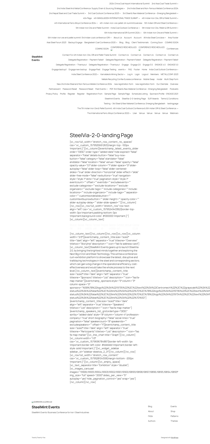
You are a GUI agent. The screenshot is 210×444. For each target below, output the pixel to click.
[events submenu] (125, 69)
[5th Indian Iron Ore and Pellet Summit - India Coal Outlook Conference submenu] (139, 27)
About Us (118, 37)
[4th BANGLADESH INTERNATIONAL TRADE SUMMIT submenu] (139, 18)
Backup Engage (75, 42)
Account (128, 37)
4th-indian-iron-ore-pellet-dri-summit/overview (121, 23)
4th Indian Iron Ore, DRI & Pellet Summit (159, 18)
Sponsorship (112, 226)
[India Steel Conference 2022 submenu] (97, 74)
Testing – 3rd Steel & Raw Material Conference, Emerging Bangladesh (134, 103)
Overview (174, 84)
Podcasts (174, 89)
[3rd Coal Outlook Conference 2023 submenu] (120, 13)
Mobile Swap (149, 79)
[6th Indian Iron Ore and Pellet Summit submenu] (177, 32)
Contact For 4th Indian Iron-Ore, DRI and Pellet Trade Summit (89, 55)
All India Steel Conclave (154, 37)
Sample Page (110, 93)
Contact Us (123, 55)
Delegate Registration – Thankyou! (71, 64)
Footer (137, 69)
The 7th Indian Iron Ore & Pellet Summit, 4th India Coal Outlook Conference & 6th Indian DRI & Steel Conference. (127, 108)
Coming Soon (157, 42)
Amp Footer (173, 37)
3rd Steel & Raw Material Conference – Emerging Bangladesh (150, 13)
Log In (130, 74)
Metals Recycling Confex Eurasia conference (121, 79)
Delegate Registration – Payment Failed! (86, 59)
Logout (145, 74)
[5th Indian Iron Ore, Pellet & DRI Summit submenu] (177, 27)
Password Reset (70, 89)
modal (159, 79)
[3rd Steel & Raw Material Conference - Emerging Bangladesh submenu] (177, 13)
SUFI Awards (153, 98)
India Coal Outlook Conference (163, 69)
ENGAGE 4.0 (160, 64)
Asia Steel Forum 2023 (56, 42)
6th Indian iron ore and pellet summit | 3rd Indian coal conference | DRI (79, 37)
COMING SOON (171, 42)
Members (154, 74)
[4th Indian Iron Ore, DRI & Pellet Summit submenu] (177, 18)
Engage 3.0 (148, 64)
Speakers (81, 226)
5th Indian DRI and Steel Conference (160, 23)
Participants (88, 226)
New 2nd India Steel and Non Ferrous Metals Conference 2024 (84, 84)
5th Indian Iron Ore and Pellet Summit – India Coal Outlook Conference (107, 27)
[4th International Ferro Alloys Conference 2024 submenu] (97, 23)
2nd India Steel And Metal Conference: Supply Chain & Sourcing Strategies (90, 8)
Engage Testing (109, 69)
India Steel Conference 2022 (84, 74)
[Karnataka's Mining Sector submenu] (124, 74)
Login (137, 74)
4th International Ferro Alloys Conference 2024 (75, 23)
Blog (121, 42)
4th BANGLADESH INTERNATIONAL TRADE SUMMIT (116, 18)
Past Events (100, 89)
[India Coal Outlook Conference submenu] (177, 69)
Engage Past (94, 69)
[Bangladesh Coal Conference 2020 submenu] (116, 42)
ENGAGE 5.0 (173, 64)
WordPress (174, 437)
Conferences (172, 48)
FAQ (130, 69)
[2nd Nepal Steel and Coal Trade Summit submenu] (85, 13)
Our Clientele (162, 84)
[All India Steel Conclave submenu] (165, 37)
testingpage (172, 103)
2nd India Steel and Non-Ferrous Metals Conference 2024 (152, 8)
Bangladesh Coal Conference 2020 (100, 42)
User (135, 113)
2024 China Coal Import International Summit (129, 3)
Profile (63, 93)
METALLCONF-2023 (169, 74)
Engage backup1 (59, 69)
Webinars (174, 113)
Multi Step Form (171, 79)
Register (71, 93)
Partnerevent (55, 89)
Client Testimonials (140, 42)
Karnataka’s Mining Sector (112, 74)
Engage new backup (78, 69)
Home (144, 69)
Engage (125, 64)
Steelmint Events (112, 98)
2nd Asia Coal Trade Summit (164, 3)
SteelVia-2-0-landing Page (134, 98)
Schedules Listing (140, 93)
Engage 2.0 (136, 64)
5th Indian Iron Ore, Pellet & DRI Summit (159, 27)
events (121, 69)
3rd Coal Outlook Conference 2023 (103, 13)
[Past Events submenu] (107, 89)
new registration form (123, 84)
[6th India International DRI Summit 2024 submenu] (140, 32)
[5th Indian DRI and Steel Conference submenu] (177, 23)
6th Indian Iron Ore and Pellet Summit (160, 32)
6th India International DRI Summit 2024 (122, 32)
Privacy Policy (52, 93)
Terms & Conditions (169, 98)
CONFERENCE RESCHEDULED (124, 47)
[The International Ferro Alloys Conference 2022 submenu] (130, 113)
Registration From (94, 93)
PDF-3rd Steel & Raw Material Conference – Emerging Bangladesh (139, 89)
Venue (142, 113)
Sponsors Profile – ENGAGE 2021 (164, 93)
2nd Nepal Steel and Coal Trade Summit (66, 13)
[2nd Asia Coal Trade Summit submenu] (177, 3)
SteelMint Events (37, 58)
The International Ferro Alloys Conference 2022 (108, 113)
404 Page (87, 18)
